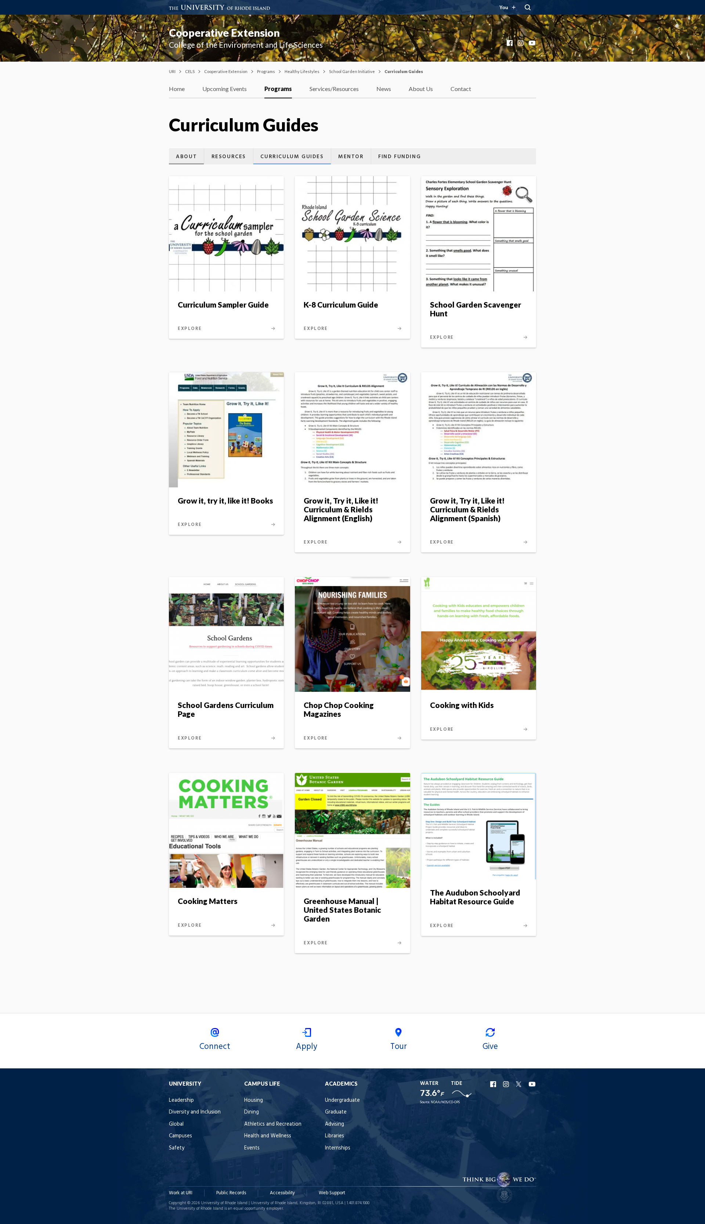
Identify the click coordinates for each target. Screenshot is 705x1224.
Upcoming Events (224, 88)
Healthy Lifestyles (302, 71)
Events (252, 1148)
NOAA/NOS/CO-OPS (445, 1102)
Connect (214, 1046)
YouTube (532, 43)
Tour (398, 1046)
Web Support (332, 1193)
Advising (334, 1124)
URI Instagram (506, 1084)
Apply (306, 1046)
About (186, 157)
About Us (421, 88)
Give (490, 1046)
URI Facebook (494, 1084)
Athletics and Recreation (272, 1124)
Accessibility (282, 1193)
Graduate (336, 1112)
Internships (337, 1148)
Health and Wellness (267, 1136)
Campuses (180, 1136)
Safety (176, 1148)
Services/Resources (334, 88)
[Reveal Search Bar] (527, 7)
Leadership (181, 1100)
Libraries (334, 1136)
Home (177, 88)
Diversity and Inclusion (195, 1112)
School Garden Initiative (352, 71)
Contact (461, 88)
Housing (253, 1100)
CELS (190, 71)
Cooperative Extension (224, 32)
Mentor (351, 157)
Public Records (231, 1193)
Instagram (521, 43)
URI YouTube (532, 1084)
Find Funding (399, 157)
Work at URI (180, 1193)
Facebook (510, 43)
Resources (229, 157)
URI (172, 71)
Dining (251, 1112)
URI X (519, 1084)
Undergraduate (342, 1100)
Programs (266, 71)
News (383, 88)
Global (176, 1124)
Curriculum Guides (291, 157)
